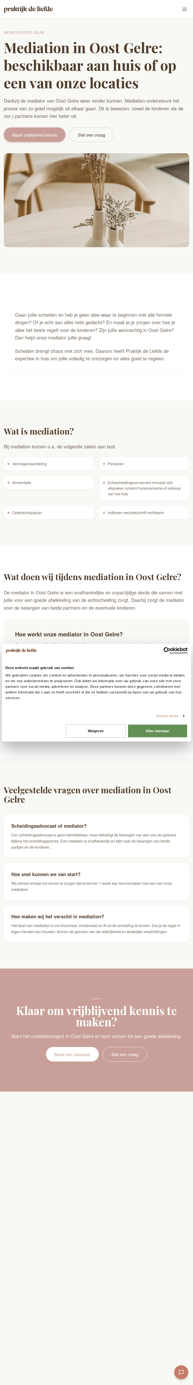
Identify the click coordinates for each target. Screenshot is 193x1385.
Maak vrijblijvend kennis (34, 135)
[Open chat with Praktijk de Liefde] (181, 1372)
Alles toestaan (157, 731)
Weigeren (96, 731)
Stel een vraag (91, 135)
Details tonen (167, 716)
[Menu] (184, 9)
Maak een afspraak (72, 1054)
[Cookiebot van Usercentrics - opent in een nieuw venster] (167, 650)
